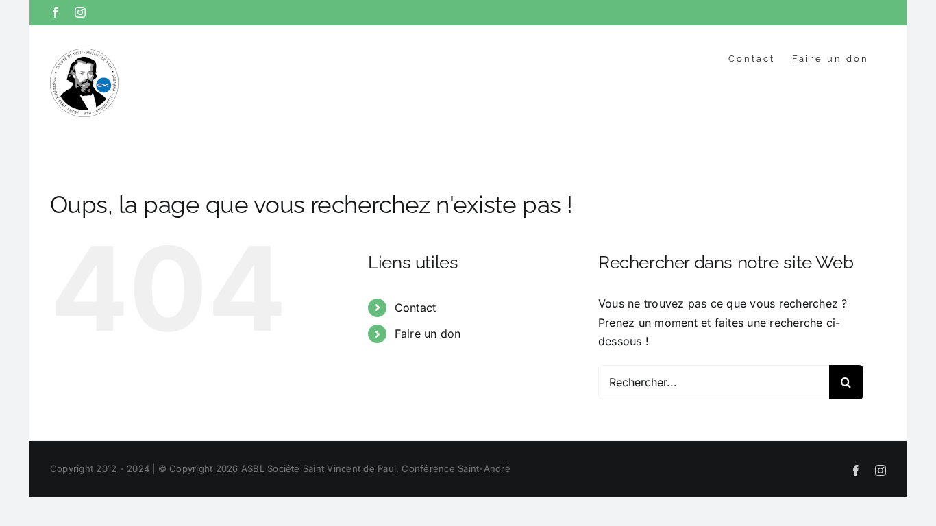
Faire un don (428, 333)
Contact (415, 307)
